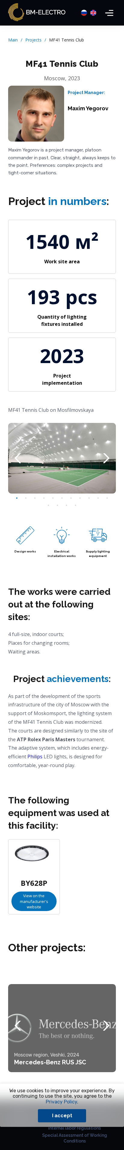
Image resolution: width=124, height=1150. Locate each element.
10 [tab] (98, 498)
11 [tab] (107, 498)
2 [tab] (26, 498)
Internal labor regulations (74, 1128)
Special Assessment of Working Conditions (74, 1138)
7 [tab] (71, 498)
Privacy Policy (61, 1102)
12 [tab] (48, 506)
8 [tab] (80, 498)
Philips (34, 756)
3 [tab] (35, 498)
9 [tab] (89, 498)
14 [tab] (67, 506)
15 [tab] (76, 506)
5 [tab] (53, 498)
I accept (62, 1115)
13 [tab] (57, 506)
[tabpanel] (62, 458)
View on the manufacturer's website (34, 901)
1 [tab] (17, 498)
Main (13, 40)
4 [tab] (44, 498)
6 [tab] (62, 498)
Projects (33, 40)
